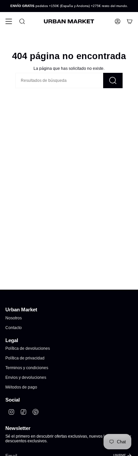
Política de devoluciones (27, 348)
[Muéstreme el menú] (8, 21)
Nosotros (13, 318)
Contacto (13, 327)
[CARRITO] (130, 21)
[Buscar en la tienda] (113, 80)
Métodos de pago (21, 387)
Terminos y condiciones (26, 367)
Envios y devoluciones (25, 377)
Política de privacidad (25, 358)
